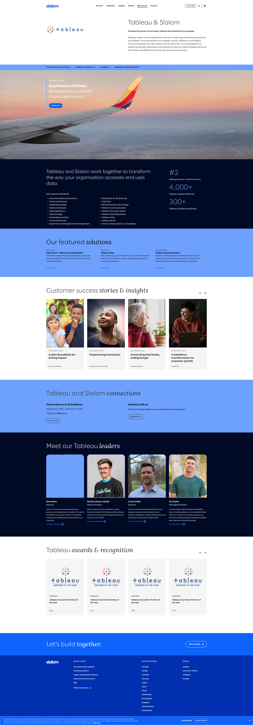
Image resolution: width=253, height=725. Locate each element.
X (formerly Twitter (190, 671)
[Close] (250, 720)
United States (147, 710)
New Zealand (147, 698)
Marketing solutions (81, 671)
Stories (131, 6)
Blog (75, 682)
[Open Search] (199, 6)
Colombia (145, 675)
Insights (121, 6)
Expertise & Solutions (57, 67)
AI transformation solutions (84, 667)
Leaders (104, 67)
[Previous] (200, 293)
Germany (145, 679)
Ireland (144, 682)
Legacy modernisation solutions (86, 675)
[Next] (205, 293)
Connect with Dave (53, 524)
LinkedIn (186, 667)
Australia (145, 667)
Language (205, 6)
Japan (144, 686)
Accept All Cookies (201, 720)
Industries (110, 6)
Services (99, 6)
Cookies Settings (186, 720)
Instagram (187, 675)
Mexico (144, 690)
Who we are (142, 6)
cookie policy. (97, 723)
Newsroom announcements (84, 679)
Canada (145, 671)
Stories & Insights (85, 67)
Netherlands (146, 694)
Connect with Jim (175, 524)
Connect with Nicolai (95, 521)
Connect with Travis (135, 521)
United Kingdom (148, 706)
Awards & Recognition (126, 67)
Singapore (146, 702)
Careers (153, 6)
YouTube (186, 679)
